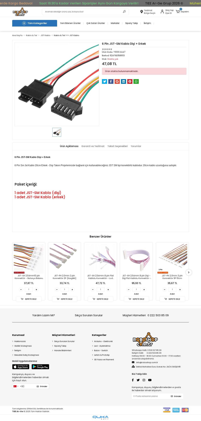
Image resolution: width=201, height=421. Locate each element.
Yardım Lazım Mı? (43, 315)
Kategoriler (99, 335)
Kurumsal (18, 335)
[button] (182, 11)
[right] (188, 272)
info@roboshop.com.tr (147, 362)
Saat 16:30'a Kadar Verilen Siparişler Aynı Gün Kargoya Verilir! (89, 3)
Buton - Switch (101, 350)
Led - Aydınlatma (102, 346)
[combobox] (15, 386)
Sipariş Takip (131, 23)
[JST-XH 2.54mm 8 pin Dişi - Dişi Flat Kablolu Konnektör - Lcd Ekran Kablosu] (136, 259)
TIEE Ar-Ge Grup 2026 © (164, 3)
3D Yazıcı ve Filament (104, 359)
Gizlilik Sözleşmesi (23, 346)
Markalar (115, 23)
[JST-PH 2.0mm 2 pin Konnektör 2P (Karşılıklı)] (64, 259)
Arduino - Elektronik (103, 341)
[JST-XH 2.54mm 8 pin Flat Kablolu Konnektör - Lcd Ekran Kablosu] (100, 259)
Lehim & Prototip (102, 355)
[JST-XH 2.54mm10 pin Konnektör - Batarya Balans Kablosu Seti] (29, 259)
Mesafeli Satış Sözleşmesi (26, 355)
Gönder (43, 386)
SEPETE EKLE (30, 299)
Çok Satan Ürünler (96, 23)
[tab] (69, 146)
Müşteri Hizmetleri (146, 315)
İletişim (147, 23)
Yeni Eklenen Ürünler (70, 23)
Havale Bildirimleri (62, 350)
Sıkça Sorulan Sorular (89, 315)
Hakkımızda (20, 341)
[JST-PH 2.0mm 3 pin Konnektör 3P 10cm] (172, 259)
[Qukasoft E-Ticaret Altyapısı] (100, 418)
